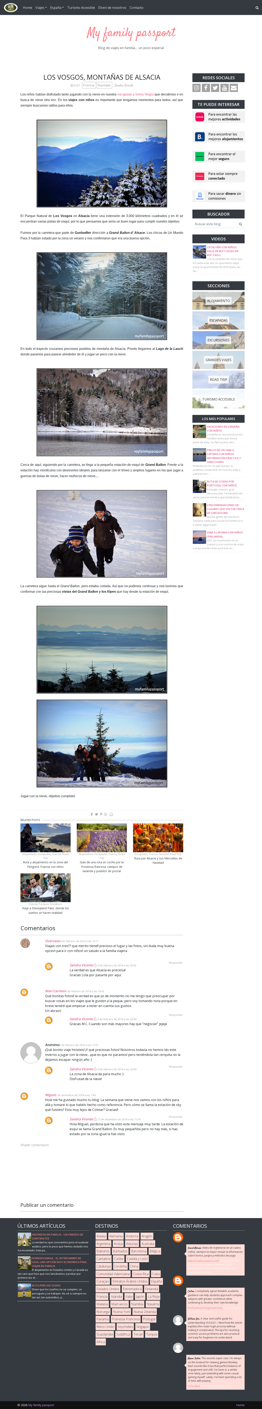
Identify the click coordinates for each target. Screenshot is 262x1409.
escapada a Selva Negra (135, 94)
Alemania (116, 1236)
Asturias (132, 1243)
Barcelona (138, 1251)
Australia (147, 1243)
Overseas (52, 941)
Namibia (137, 1304)
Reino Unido (105, 1326)
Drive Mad (194, 1386)
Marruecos (119, 1304)
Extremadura (132, 1289)
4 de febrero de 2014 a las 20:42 (116, 965)
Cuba (156, 1274)
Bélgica (155, 1251)
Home (27, 7)
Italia (128, 1296)
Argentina (103, 1243)
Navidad (104, 85)
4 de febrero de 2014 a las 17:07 (78, 1045)
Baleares (103, 1251)
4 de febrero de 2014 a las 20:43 (116, 1019)
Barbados (120, 1251)
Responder (176, 1015)
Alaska (101, 1236)
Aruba (118, 1243)
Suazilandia (104, 1334)
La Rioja (153, 1296)
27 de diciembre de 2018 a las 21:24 (118, 1119)
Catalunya (103, 1266)
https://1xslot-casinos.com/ (203, 1261)
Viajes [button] (39, 7)
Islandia (116, 1296)
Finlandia (151, 1289)
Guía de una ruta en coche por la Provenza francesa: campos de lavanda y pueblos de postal (102, 866)
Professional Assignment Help (205, 1308)
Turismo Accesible (81, 7)
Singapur (142, 1326)
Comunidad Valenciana (113, 1274)
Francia (89, 85)
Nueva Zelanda (144, 1311)
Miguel (50, 1095)
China (134, 1266)
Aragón (147, 1236)
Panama (102, 1319)
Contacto (136, 7)
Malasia (102, 1304)
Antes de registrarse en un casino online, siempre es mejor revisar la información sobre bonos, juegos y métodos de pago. (215, 1251)
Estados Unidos (107, 1289)
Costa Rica (141, 1274)
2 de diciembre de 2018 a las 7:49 (75, 1095)
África (100, 1342)
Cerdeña (120, 1266)
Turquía (151, 1334)
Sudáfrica (123, 1334)
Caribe (118, 1258)
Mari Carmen (55, 991)
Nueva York (121, 1311)
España (156, 1281)
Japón (140, 1296)
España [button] (55, 7)
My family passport (131, 33)
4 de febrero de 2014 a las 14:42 (84, 991)
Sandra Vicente (81, 965)
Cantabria (103, 1258)
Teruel (138, 1334)
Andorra (132, 1236)
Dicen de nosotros (112, 7)
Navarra (153, 1304)
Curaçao (102, 1281)
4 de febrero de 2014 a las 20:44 (116, 1069)
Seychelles (125, 1326)
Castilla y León (137, 1258)
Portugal (149, 1319)
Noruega (103, 1311)
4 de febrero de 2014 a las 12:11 (79, 941)
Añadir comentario (34, 1145)
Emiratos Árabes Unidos (130, 1281)
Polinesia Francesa (126, 1319)
